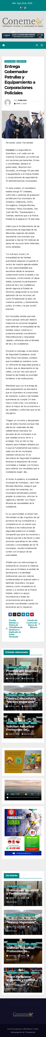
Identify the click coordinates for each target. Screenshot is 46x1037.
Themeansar (30, 1032)
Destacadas (10, 61)
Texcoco (30, 695)
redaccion (22, 100)
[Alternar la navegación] (42, 45)
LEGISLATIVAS (23, 723)
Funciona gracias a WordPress (20, 1029)
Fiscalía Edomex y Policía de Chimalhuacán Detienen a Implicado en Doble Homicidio (15, 628)
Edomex (22, 695)
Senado (34, 723)
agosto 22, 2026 (17, 898)
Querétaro (21, 61)
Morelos (22, 667)
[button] (37, 45)
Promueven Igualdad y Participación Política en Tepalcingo (22, 674)
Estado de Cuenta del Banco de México (31, 624)
